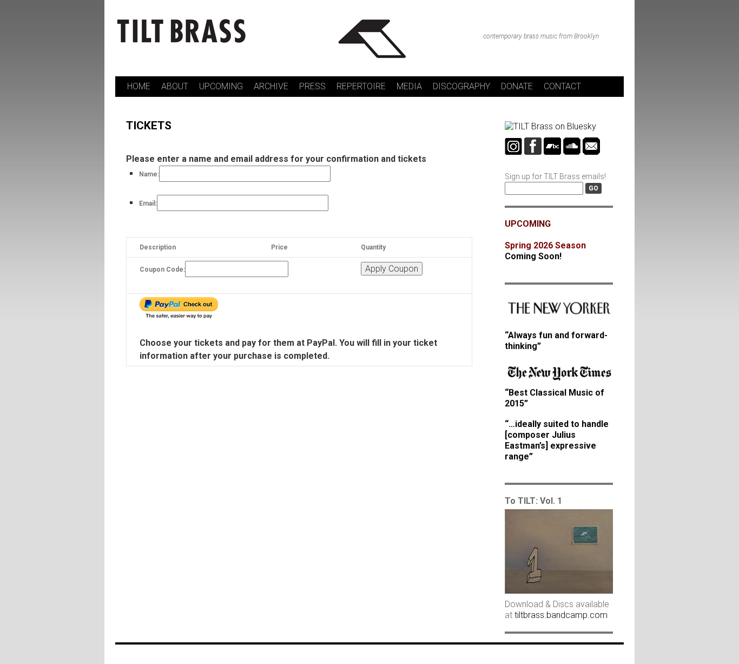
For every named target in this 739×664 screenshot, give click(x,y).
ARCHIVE (271, 86)
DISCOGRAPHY (461, 86)
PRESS (312, 86)
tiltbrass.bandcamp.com (561, 615)
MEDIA (409, 86)
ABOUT (174, 86)
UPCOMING (221, 86)
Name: (149, 174)
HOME (138, 86)
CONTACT (562, 86)
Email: (148, 203)
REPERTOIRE (361, 86)
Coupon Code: (162, 269)
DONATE (517, 86)
